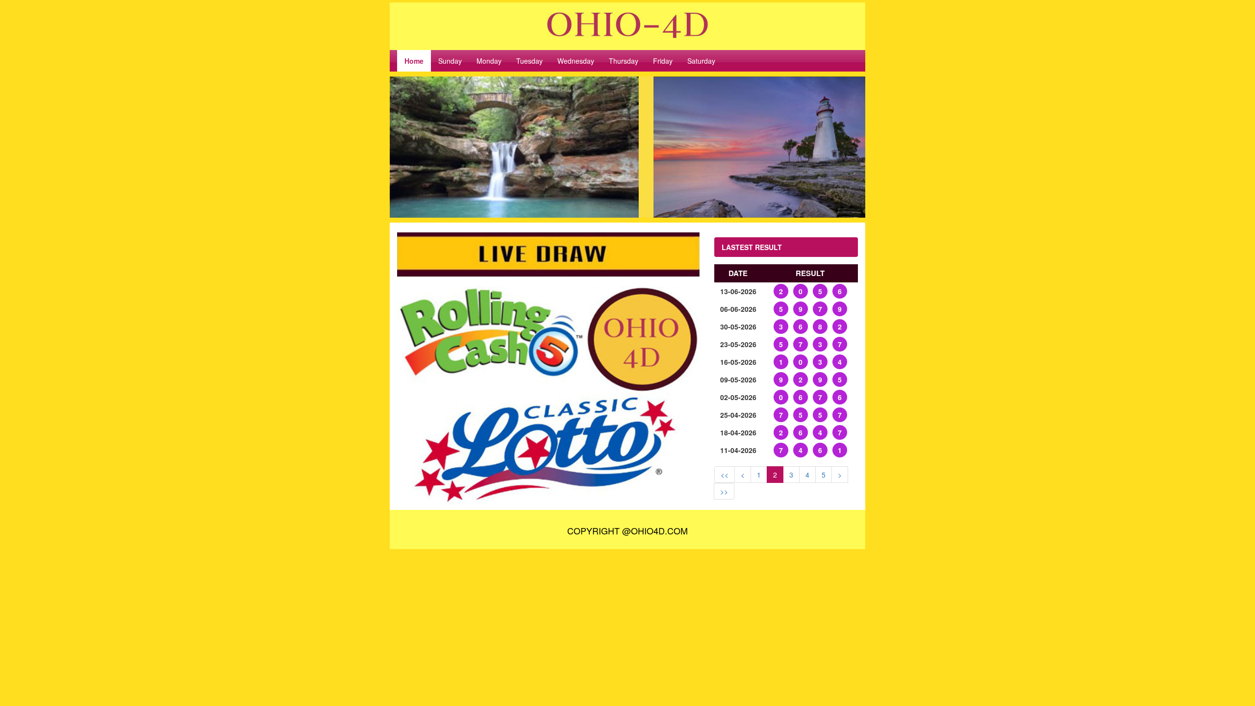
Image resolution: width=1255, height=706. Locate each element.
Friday (663, 61)
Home (414, 61)
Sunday (450, 61)
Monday (489, 61)
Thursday (623, 61)
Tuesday (529, 61)
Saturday (701, 61)
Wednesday (575, 61)
